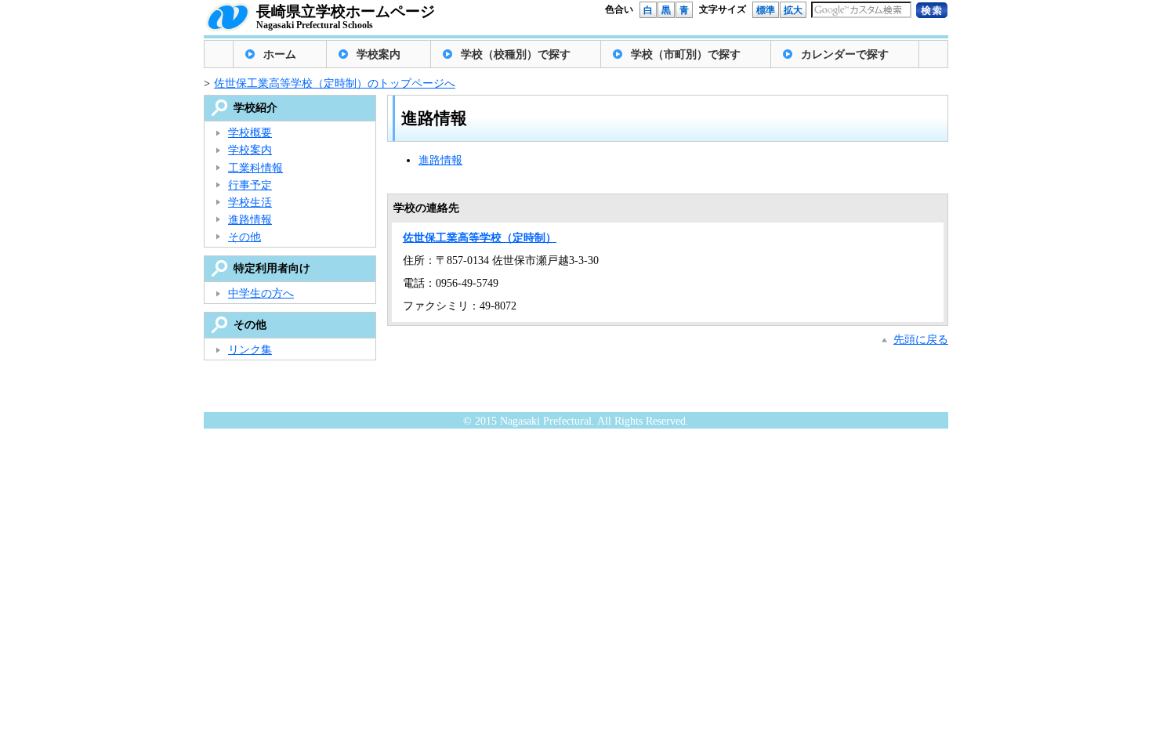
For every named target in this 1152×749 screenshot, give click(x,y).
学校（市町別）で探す (686, 54)
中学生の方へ (261, 293)
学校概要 (250, 133)
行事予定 (250, 185)
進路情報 (440, 160)
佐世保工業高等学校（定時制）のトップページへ (334, 83)
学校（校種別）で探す (516, 54)
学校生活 (250, 202)
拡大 (793, 10)
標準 (765, 10)
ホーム (279, 54)
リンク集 (250, 350)
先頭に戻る (920, 340)
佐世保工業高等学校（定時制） (479, 238)
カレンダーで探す (845, 54)
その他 (244, 237)
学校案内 (378, 54)
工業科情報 (255, 168)
